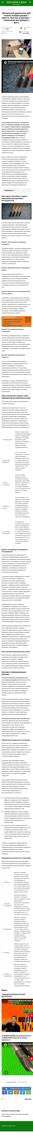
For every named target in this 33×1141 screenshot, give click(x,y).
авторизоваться (6, 1116)
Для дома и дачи (16, 2)
